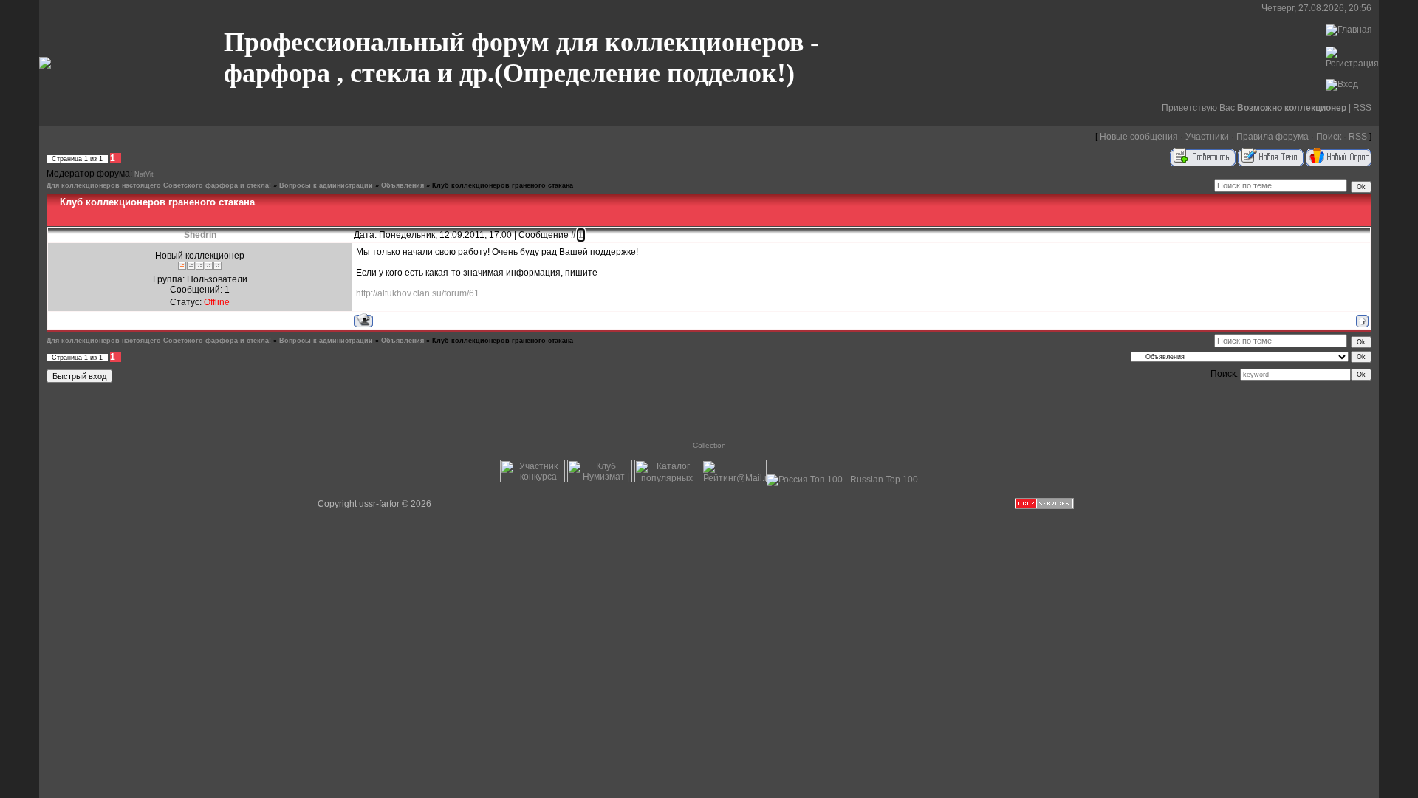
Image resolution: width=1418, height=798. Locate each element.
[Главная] (1349, 29)
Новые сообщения (1139, 137)
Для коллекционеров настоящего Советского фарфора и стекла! (159, 185)
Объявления (402, 185)
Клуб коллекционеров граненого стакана (502, 185)
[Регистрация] (1352, 63)
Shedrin (200, 235)
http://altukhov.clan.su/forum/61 (417, 293)
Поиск (1328, 137)
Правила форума (1272, 137)
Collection (709, 445)
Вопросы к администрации (326, 185)
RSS (1362, 108)
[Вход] (1342, 84)
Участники (1207, 137)
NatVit (144, 174)
